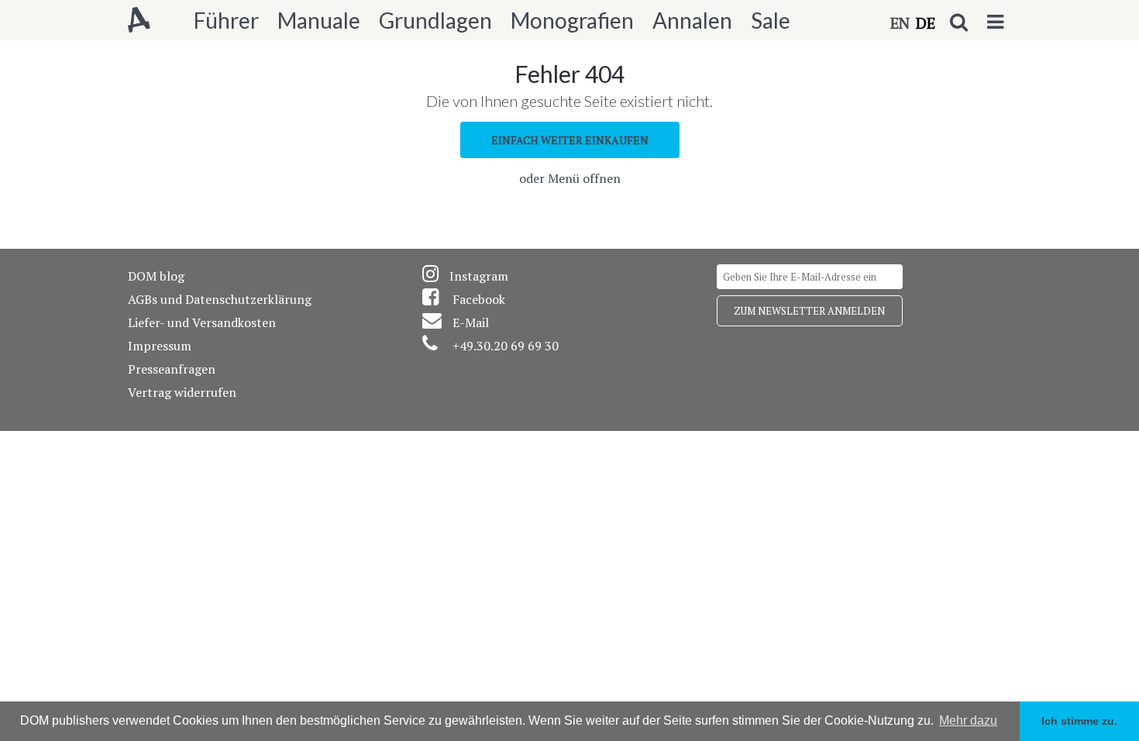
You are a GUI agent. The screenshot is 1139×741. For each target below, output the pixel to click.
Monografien (572, 20)
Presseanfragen (171, 368)
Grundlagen (435, 20)
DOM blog (156, 275)
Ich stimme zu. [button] (1079, 721)
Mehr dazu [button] (968, 720)
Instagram (478, 275)
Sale (770, 20)
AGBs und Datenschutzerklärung (219, 299)
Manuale (318, 20)
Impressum (159, 345)
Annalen (692, 20)
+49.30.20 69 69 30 (506, 345)
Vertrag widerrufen (182, 392)
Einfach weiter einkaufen (570, 140)
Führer (226, 20)
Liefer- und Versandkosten (202, 322)
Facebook (479, 299)
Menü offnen (584, 178)
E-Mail (471, 322)
